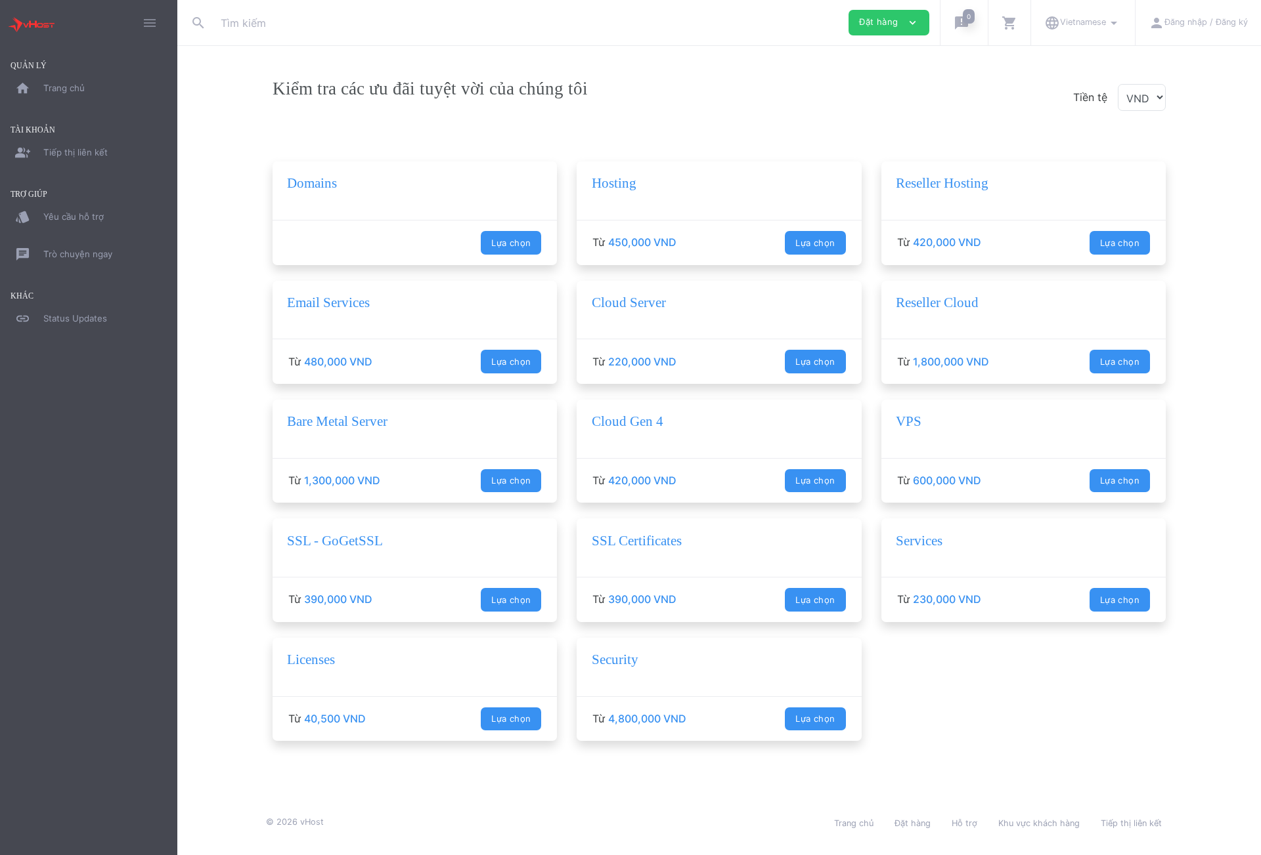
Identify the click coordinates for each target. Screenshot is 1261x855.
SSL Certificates (637, 540)
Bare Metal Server (337, 421)
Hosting (614, 183)
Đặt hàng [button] (889, 22)
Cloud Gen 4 (627, 421)
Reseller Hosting (942, 183)
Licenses (311, 659)
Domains (312, 183)
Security (615, 659)
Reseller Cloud (937, 302)
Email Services (328, 302)
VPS (908, 421)
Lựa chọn (511, 243)
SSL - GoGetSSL (335, 540)
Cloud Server (629, 302)
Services (919, 540)
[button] (964, 22)
